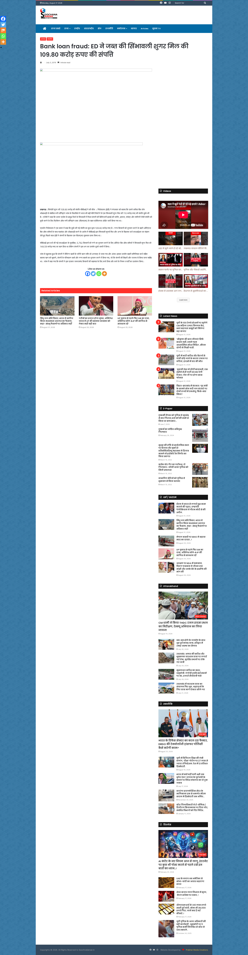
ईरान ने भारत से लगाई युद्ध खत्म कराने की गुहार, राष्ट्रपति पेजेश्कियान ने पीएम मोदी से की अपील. (191, 508)
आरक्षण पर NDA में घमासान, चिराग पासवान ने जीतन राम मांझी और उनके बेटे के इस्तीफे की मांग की (191, 567)
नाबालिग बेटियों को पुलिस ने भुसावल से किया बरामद (171, 480)
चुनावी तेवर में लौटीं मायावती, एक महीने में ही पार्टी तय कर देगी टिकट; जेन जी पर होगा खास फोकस (192, 373)
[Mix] (3, 30)
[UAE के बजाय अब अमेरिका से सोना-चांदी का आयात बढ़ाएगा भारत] (166, 882)
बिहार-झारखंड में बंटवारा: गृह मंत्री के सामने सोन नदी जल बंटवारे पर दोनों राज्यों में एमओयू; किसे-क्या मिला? (192, 390)
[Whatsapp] (98, 273)
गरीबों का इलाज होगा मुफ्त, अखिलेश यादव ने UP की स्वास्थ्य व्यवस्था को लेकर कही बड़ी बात (96, 321)
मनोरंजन (121, 28)
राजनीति (109, 28)
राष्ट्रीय (77, 28)
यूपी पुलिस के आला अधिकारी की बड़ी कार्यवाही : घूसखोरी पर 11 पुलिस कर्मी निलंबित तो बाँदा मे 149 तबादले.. (191, 925)
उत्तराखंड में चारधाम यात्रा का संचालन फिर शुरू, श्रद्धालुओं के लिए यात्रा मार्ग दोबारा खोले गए (190, 686)
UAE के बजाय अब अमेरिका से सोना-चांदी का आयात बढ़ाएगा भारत (190, 881)
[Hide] (1, 47)
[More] (104, 273)
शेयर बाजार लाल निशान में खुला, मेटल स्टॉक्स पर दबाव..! (191, 893)
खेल (99, 28)
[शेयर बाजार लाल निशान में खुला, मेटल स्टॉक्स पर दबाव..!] (166, 896)
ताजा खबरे (55, 28)
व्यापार (134, 28)
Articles (144, 28)
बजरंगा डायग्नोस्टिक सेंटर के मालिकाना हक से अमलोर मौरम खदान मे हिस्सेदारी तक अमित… (191, 793)
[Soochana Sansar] (49, 13)
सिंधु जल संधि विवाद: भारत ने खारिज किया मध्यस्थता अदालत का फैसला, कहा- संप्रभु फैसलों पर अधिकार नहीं (56, 321)
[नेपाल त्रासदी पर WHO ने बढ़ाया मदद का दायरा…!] (166, 541)
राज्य (66, 28)
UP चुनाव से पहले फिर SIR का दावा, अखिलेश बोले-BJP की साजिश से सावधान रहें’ (134, 321)
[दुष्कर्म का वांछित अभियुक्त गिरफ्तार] (200, 435)
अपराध (43, 39)
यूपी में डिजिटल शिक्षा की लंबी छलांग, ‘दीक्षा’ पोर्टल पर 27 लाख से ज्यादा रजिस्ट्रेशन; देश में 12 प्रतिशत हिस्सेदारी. (192, 762)
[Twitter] (93, 273)
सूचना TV (156, 28)
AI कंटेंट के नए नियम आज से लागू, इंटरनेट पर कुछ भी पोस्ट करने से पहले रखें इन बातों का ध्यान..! (183, 864)
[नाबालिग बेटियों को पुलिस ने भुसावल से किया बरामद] (200, 482)
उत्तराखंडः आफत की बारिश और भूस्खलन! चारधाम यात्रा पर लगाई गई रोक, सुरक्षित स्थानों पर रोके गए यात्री (191, 658)
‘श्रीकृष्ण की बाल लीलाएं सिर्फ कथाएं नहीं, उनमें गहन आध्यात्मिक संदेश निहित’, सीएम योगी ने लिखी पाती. (191, 343)
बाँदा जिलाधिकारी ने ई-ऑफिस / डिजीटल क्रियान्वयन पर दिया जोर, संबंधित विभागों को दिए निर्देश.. (192, 807)
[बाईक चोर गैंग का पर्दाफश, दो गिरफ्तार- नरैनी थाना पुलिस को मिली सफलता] (200, 469)
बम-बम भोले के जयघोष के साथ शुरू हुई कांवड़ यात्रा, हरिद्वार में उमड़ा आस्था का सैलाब (190, 643)
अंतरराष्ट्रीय (89, 28)
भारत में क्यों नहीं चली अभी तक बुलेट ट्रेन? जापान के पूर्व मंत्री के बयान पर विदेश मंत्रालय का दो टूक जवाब (192, 778)
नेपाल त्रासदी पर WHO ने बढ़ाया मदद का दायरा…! (191, 538)
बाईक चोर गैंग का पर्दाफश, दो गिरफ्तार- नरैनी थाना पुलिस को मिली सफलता (173, 467)
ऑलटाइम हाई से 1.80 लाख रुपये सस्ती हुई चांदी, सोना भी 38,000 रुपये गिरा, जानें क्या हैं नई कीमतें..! (191, 909)
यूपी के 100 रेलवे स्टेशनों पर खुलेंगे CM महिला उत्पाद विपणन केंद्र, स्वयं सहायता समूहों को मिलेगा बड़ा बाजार (191, 327)
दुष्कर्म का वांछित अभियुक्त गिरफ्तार (170, 430)
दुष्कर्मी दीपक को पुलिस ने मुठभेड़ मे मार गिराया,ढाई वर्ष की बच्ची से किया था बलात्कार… (173, 418)
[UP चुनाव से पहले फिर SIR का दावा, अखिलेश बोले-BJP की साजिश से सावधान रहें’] (135, 306)
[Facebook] (87, 273)
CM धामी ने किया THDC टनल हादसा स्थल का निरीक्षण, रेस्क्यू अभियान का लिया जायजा (183, 626)
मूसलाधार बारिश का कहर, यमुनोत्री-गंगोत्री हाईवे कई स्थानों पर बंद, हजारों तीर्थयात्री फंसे (191, 673)
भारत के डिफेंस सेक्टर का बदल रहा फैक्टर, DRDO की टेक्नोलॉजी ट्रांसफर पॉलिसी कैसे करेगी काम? (183, 744)
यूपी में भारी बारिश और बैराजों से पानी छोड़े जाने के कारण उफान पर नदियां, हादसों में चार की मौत (192, 358)
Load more (183, 300)
